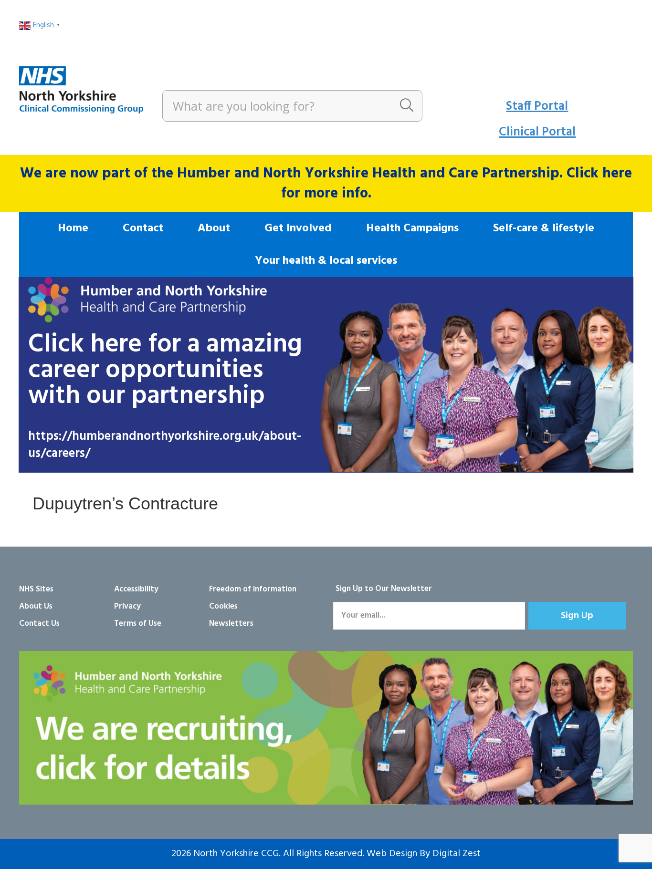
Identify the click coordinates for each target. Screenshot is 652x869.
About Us (36, 606)
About (214, 228)
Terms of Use (137, 623)
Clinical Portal (537, 132)
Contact (143, 228)
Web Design (392, 853)
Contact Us (39, 623)
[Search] (406, 106)
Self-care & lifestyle (543, 228)
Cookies (223, 606)
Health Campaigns (412, 228)
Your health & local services (326, 261)
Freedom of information (252, 589)
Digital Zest (456, 853)
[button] (577, 616)
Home (73, 228)
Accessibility (136, 589)
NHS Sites (36, 589)
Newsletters (231, 623)
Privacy (127, 606)
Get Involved (298, 228)
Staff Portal (537, 106)
